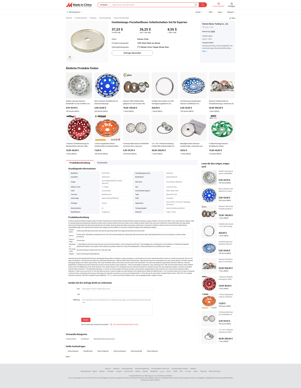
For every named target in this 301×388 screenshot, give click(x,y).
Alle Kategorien (74, 12)
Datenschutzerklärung (142, 368)
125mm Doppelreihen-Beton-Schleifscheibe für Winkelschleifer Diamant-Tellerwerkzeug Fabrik (226, 295)
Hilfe (210, 12)
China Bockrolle (136, 351)
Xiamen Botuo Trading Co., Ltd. (215, 24)
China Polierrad (102, 351)
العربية (162, 371)
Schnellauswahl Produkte (180, 368)
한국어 (168, 371)
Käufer (198, 12)
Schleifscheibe (71, 339)
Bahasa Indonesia (214, 371)
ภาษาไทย (188, 371)
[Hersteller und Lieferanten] (78, 4)
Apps (220, 12)
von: (78, 289)
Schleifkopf (85, 339)
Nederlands (154, 371)
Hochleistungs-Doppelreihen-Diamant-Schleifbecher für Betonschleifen (226, 242)
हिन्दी (181, 371)
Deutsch (145, 371)
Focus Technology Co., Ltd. (148, 376)
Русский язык (128, 371)
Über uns (108, 368)
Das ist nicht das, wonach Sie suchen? (95, 324)
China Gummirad (119, 351)
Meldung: (76, 300)
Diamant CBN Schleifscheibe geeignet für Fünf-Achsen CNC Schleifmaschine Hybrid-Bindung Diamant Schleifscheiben (226, 207)
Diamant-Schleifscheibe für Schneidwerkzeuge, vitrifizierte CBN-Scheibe (226, 260)
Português (110, 371)
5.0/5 (213, 31)
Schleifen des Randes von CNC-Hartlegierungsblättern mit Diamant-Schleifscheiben (226, 225)
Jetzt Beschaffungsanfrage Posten (124, 324)
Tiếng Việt (203, 371)
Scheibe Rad (87, 351)
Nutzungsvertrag (127, 368)
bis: (79, 294)
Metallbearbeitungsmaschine (104, 339)
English (94, 371)
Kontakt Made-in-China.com (160, 368)
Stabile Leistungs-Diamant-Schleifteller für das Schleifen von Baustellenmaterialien (226, 172)
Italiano (137, 371)
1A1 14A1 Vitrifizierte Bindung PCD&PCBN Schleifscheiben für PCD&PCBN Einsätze (226, 331)
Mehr (204, 51)
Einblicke (193, 368)
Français (119, 371)
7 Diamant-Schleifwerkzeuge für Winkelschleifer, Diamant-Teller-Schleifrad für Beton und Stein (226, 278)
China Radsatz (73, 351)
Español (102, 371)
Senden (86, 320)
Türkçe (195, 371)
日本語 (175, 371)
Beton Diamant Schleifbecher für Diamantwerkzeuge (226, 190)
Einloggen (231, 6)
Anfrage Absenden (132, 53)
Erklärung (116, 368)
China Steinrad (152, 351)
